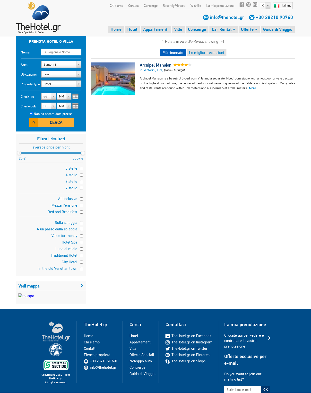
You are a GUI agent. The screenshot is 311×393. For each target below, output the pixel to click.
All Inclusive (67, 198)
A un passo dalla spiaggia (57, 229)
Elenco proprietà (97, 354)
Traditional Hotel (64, 255)
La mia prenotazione (220, 5)
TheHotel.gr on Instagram (192, 342)
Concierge (151, 5)
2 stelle (71, 188)
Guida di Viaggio (277, 29)
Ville (178, 29)
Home (116, 29)
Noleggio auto (141, 361)
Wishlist (195, 5)
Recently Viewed (174, 5)
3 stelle (71, 181)
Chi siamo (116, 5)
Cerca (56, 122)
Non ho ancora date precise (53, 114)
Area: (24, 64)
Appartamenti (155, 29)
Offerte (248, 29)
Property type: (31, 84)
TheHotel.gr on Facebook (191, 335)
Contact (133, 5)
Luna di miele (66, 248)
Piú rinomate (173, 52)
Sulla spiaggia (66, 222)
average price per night (51, 147)
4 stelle (71, 175)
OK (265, 389)
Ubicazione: (29, 74)
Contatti (90, 348)
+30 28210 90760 (274, 17)
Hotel (132, 29)
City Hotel (69, 262)
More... (253, 88)
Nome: (25, 52)
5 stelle (71, 168)
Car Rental (222, 29)
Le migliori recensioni (206, 52)
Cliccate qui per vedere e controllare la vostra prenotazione (244, 341)
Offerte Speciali (142, 354)
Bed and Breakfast (62, 212)
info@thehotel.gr (227, 17)
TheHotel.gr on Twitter (189, 348)
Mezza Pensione (64, 205)
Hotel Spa (69, 242)
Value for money (64, 235)
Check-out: (28, 106)
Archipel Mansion (156, 65)
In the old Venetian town (57, 268)
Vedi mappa (29, 286)
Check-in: (27, 96)
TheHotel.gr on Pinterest (191, 354)
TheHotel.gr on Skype (189, 361)
